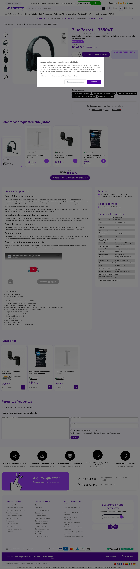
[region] (70, 72)
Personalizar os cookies (75, 82)
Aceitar (94, 82)
